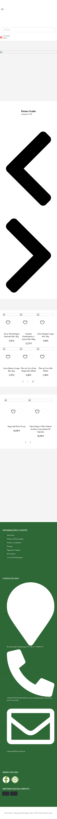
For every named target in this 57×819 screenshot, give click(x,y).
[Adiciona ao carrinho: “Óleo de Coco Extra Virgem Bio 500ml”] (31, 356)
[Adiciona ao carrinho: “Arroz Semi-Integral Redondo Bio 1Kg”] (14, 321)
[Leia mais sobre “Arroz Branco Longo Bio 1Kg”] (14, 356)
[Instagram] (15, 779)
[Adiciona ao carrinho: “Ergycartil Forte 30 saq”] (20, 410)
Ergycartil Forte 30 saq (16, 426)
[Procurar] (30, 29)
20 (33, 381)
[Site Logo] (27, 16)
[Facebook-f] (6, 779)
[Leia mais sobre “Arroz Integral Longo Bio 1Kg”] (49, 321)
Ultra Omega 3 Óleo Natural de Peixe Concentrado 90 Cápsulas (40, 429)
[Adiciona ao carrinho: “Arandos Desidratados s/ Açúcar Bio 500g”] (31, 321)
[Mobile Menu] (2, 3)
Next (38, 381)
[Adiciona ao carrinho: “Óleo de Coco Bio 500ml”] (49, 356)
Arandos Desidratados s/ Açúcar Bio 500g (28, 336)
